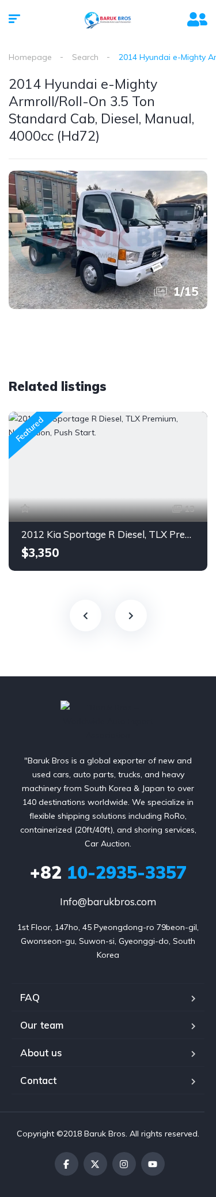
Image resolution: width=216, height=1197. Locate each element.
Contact (38, 1080)
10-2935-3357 (108, 872)
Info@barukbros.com (108, 901)
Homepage (30, 57)
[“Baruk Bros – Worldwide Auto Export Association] (108, 20)
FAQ (30, 997)
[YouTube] (153, 1164)
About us (41, 1053)
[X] (95, 1164)
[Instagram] (124, 1164)
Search (85, 57)
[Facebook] (66, 1164)
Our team (41, 1025)
